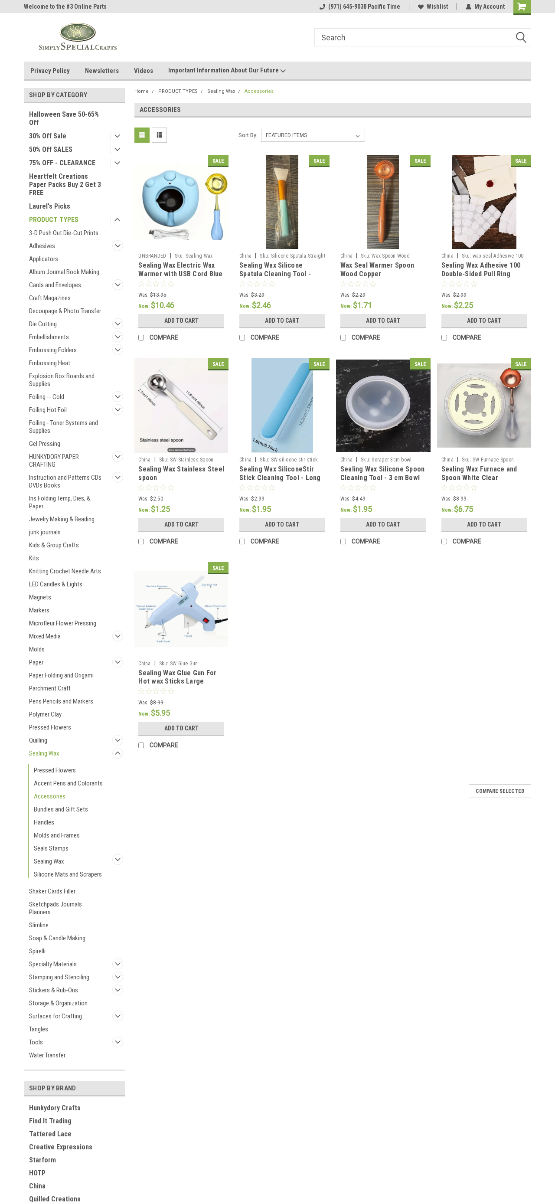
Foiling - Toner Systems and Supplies (63, 427)
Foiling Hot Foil (48, 410)
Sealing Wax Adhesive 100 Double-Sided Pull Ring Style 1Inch (481, 274)
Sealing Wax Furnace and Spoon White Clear (479, 473)
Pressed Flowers (50, 727)
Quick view (181, 242)
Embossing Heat (49, 363)
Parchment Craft (50, 688)
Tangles (38, 1029)
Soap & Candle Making (57, 938)
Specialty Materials (53, 964)
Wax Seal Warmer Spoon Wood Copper (377, 269)
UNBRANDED (152, 256)
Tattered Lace (50, 1134)
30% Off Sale (47, 136)
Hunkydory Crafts (55, 1108)
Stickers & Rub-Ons (53, 990)
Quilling (38, 740)
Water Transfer (47, 1055)
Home (141, 91)
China (37, 1186)
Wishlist (437, 6)
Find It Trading (50, 1121)
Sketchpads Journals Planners (55, 908)
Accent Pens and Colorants (68, 783)
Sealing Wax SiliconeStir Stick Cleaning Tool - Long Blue (280, 478)
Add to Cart (181, 320)
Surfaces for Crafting (55, 1016)
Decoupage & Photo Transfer (65, 311)
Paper (36, 662)
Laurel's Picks (49, 206)
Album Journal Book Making (64, 272)
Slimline (39, 925)
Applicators (43, 259)
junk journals (45, 532)
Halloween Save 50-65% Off (64, 118)
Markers (39, 610)
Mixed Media (45, 636)
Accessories (49, 796)
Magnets (40, 597)
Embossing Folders (53, 350)
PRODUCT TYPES (53, 220)
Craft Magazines (50, 298)
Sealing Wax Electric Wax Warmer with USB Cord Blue (180, 269)
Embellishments (49, 337)
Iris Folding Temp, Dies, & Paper (60, 502)
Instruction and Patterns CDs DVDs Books (65, 481)
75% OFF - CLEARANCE (62, 163)
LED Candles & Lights (55, 584)
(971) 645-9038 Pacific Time (364, 6)
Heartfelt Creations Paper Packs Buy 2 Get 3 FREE (65, 184)
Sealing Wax (44, 753)
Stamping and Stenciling (59, 977)
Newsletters (102, 71)
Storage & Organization (58, 1003)
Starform (42, 1160)
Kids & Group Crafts (54, 545)
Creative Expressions (60, 1147)
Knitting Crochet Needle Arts (65, 571)
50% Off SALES (50, 149)
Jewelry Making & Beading (62, 519)
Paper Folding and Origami (61, 675)
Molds (37, 649)
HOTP (37, 1173)
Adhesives (42, 246)
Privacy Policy (50, 71)
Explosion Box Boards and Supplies (62, 380)
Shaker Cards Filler (52, 891)
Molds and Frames (57, 835)
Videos (143, 71)
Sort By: (248, 135)
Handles (44, 822)
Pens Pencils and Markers (61, 701)
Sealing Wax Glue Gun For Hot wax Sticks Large (177, 677)
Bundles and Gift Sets (61, 809)
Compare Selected (500, 791)
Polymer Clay (45, 714)
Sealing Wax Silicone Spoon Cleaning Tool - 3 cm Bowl (382, 473)
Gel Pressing (44, 444)
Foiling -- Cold (46, 397)
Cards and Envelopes (55, 285)
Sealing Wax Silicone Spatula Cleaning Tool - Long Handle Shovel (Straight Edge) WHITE (275, 278)
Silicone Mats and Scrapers (68, 874)
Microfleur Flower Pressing (62, 623)
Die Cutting (43, 324)
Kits (34, 558)
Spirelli (37, 951)
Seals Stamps (51, 848)
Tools (36, 1042)
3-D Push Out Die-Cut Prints (63, 233)
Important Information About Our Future (224, 70)
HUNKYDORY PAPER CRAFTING (54, 460)
